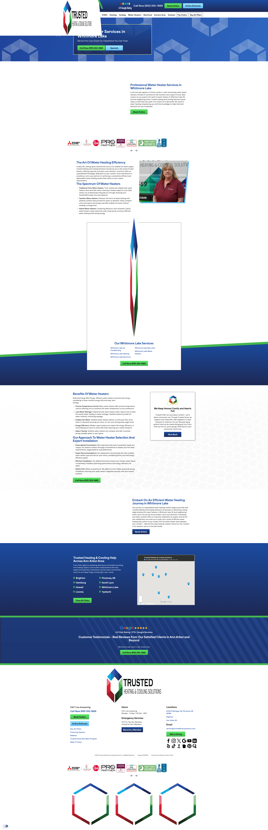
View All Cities (82, 600)
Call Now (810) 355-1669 (148, 6)
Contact (171, 14)
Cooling (122, 14)
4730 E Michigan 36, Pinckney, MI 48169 (179, 712)
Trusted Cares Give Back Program (83, 739)
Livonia (80, 592)
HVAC (104, 14)
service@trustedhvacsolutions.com (180, 728)
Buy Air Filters (196, 14)
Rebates (73, 735)
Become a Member (132, 729)
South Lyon (108, 582)
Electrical (148, 14)
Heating (113, 14)
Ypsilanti (106, 592)
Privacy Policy (169, 755)
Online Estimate (193, 5)
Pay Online (182, 14)
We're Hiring (176, 734)
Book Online (173, 5)
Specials (114, 47)
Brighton (80, 578)
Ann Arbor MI (171, 720)
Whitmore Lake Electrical (120, 357)
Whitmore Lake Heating (119, 354)
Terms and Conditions (157, 755)
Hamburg (81, 582)
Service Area (160, 14)
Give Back (172, 434)
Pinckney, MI (108, 578)
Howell (79, 587)
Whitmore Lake (110, 587)
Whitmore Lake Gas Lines (145, 348)
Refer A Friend (75, 742)
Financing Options (77, 732)
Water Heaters (134, 14)
